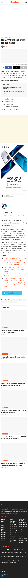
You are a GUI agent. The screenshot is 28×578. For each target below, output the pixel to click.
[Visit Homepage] (14, 2)
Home (2, 37)
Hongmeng (13, 532)
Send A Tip (3, 571)
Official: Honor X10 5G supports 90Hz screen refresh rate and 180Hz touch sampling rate (14, 269)
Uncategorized (23, 540)
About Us (3, 570)
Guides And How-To (13, 522)
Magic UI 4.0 (22, 534)
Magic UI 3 (21, 530)
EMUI (2, 525)
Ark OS (2, 521)
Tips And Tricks (23, 538)
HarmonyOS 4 (13, 528)
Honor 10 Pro (22, 299)
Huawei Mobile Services (22, 520)
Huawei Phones (23, 524)
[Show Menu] (2, 2)
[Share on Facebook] (8, 67)
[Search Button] (26, 2)
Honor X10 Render (12, 302)
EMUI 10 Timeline (3, 530)
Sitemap (18, 570)
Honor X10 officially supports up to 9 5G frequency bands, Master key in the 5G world (14, 284)
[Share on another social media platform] (23, 67)
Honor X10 (22, 71)
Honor (16, 299)
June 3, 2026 (4, 361)
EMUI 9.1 (3, 543)
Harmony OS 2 (13, 524)
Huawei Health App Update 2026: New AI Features (13, 549)
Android (3, 519)
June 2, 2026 (4, 387)
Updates (21, 542)
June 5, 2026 (4, 334)
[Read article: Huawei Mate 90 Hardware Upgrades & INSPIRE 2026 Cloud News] (14, 319)
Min (7, 46)
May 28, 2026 (4, 467)
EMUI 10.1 (3, 532)
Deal (2, 523)
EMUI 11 (3, 534)
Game (11, 519)
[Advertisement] (14, 20)
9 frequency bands (9, 101)
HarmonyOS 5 (13, 530)
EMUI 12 (3, 537)
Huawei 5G (12, 538)
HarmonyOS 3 (13, 526)
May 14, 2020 (12, 46)
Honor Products (12, 535)
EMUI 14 (3, 541)
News (20, 536)
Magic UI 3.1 (22, 532)
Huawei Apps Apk (13, 541)
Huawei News (7, 37)
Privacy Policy (10, 570)
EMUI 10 (3, 527)
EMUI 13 (3, 539)
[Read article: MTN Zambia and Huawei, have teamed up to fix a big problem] (14, 346)
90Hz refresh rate (9, 299)
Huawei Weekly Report (23, 527)
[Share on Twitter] (16, 67)
